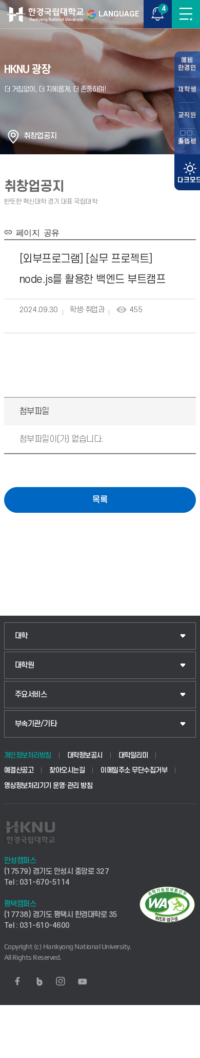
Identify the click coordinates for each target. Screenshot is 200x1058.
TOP (182, 1049)
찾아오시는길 (67, 770)
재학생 (187, 89)
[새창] (17, 981)
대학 (21, 636)
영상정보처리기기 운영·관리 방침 (48, 786)
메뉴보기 (186, 14)
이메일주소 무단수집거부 (134, 770)
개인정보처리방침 (27, 755)
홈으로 (13, 136)
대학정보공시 (85, 755)
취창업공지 (40, 136)
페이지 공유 (35, 232)
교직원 (187, 115)
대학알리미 (133, 755)
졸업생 (187, 141)
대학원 (24, 665)
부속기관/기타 (36, 724)
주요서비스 (31, 694)
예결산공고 (19, 770)
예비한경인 (187, 64)
